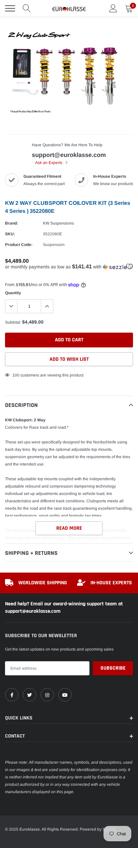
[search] (27, 8)
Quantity (13, 292)
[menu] (10, 8)
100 (15, 375)
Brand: (11, 223)
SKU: (10, 234)
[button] (69, 267)
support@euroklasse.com (69, 155)
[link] (11, 694)
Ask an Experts (49, 162)
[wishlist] (129, 266)
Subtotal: (13, 322)
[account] (113, 8)
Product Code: (18, 244)
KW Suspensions (58, 223)
